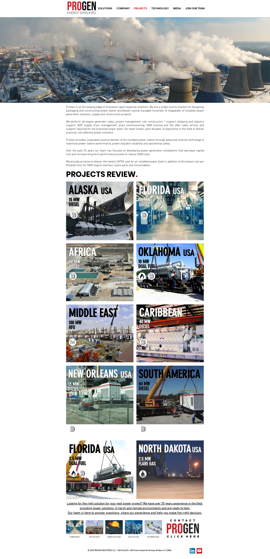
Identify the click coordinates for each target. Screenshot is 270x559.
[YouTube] (199, 551)
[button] (105, 8)
